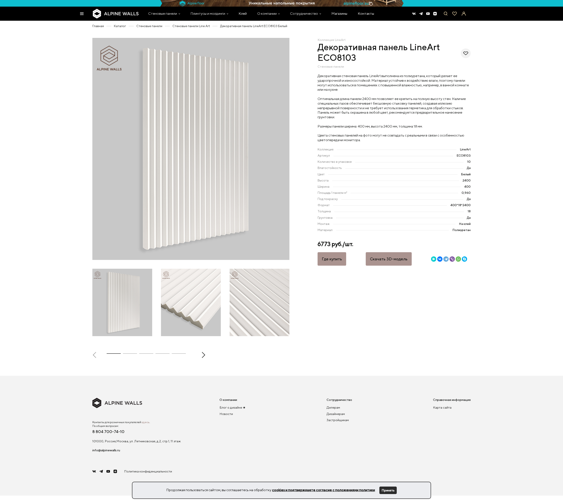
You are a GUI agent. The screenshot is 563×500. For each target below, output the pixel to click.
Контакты (366, 13)
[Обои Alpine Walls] (116, 13)
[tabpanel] (190, 149)
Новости (226, 414)
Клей (243, 13)
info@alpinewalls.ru (106, 450)
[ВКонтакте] (439, 259)
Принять (388, 490)
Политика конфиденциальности (148, 471)
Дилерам (333, 407)
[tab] (114, 354)
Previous (95, 354)
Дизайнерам (336, 414)
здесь (146, 422)
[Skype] (464, 259)
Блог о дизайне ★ (232, 407)
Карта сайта (442, 407)
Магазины (339, 13)
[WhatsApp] (458, 259)
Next (202, 354)
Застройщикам (338, 420)
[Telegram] (446, 259)
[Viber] (452, 259)
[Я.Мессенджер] (433, 259)
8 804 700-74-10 (108, 431)
